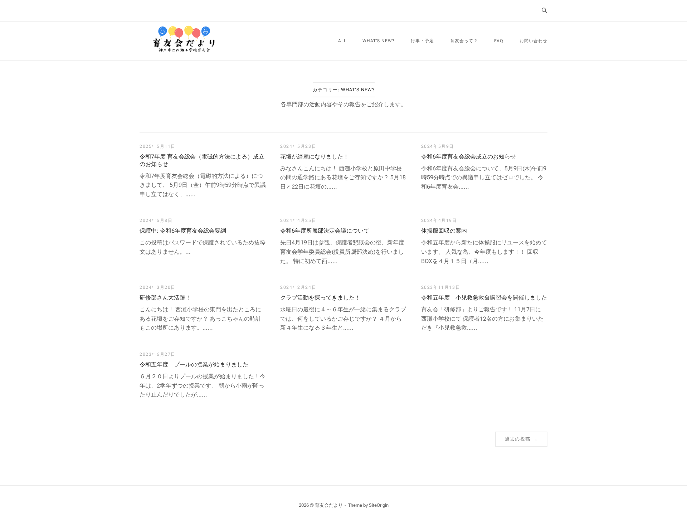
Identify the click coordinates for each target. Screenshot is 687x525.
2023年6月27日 (158, 354)
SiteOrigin (379, 505)
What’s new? (378, 40)
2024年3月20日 (158, 287)
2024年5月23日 (298, 146)
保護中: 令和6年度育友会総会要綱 (183, 230)
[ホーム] (184, 55)
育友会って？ (464, 40)
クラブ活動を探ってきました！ (320, 297)
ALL (342, 40)
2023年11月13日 (441, 287)
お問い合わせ (533, 40)
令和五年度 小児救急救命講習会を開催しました (484, 297)
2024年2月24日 (298, 287)
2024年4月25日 (298, 220)
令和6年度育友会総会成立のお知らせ (468, 156)
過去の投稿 (521, 439)
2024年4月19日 (439, 220)
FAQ (498, 40)
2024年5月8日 (156, 220)
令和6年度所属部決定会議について (324, 230)
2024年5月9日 (437, 146)
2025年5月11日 (158, 146)
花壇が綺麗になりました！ (314, 156)
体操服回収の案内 (444, 230)
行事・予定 (422, 40)
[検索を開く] (544, 11)
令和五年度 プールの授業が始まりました (194, 364)
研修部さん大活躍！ (165, 297)
